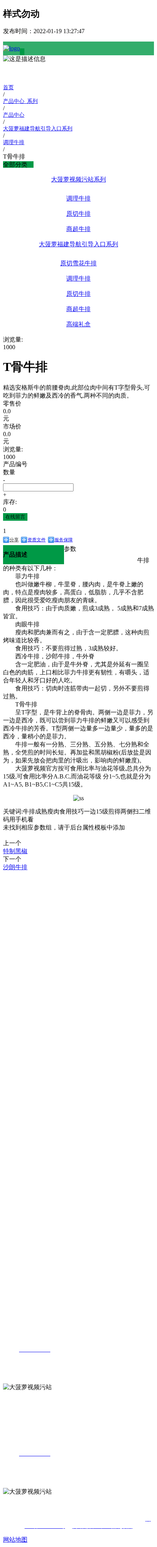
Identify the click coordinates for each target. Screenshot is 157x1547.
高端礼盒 (78, 324)
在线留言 (15, 517)
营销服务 (15, 1156)
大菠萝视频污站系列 (78, 179)
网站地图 (15, 1539)
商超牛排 (78, 229)
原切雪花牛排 (78, 263)
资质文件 (36, 539)
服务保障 (63, 539)
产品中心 (15, 964)
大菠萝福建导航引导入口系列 (78, 244)
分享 (14, 539)
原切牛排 (78, 213)
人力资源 (15, 1230)
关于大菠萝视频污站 (15, 883)
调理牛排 (78, 198)
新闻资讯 (15, 1104)
